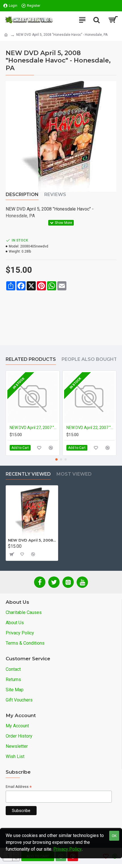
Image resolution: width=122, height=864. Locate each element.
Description (22, 194)
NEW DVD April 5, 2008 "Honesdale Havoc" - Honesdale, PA (32, 540)
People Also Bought (89, 359)
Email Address (19, 787)
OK (114, 836)
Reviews (55, 194)
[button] (56, 459)
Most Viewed (74, 474)
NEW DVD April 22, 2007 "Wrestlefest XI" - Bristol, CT (90, 427)
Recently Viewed (28, 474)
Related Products (31, 359)
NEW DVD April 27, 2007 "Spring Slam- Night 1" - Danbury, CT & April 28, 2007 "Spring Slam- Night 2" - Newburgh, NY (34, 427)
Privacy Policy (67, 849)
